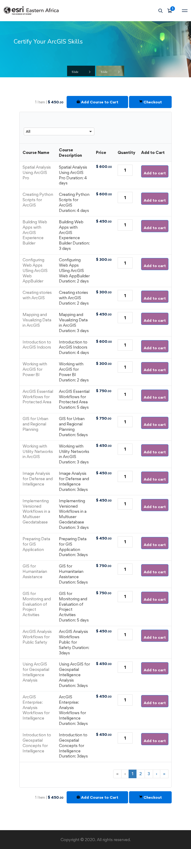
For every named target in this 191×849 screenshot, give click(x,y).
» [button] (164, 773)
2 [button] (140, 773)
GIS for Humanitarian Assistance (35, 571)
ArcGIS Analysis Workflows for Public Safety (37, 637)
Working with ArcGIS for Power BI (35, 369)
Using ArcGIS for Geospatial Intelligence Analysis (36, 672)
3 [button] (149, 773)
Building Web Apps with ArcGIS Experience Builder (35, 232)
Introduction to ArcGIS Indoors (37, 345)
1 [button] (132, 773)
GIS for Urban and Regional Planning (35, 424)
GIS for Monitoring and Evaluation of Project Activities (37, 604)
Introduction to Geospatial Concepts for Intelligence (37, 742)
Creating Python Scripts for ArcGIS (38, 199)
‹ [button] (125, 773)
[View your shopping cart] (171, 10)
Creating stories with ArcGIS (37, 295)
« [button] (117, 773)
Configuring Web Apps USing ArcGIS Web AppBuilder (35, 270)
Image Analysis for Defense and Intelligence (38, 478)
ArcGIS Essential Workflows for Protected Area (38, 396)
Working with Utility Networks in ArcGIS (38, 451)
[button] (59, 125)
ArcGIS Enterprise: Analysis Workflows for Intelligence (36, 707)
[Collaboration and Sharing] (59, 126)
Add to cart (155, 173)
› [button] (156, 773)
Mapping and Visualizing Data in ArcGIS (37, 320)
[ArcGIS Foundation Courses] (59, 119)
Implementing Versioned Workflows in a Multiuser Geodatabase (36, 511)
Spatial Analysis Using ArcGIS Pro (37, 172)
